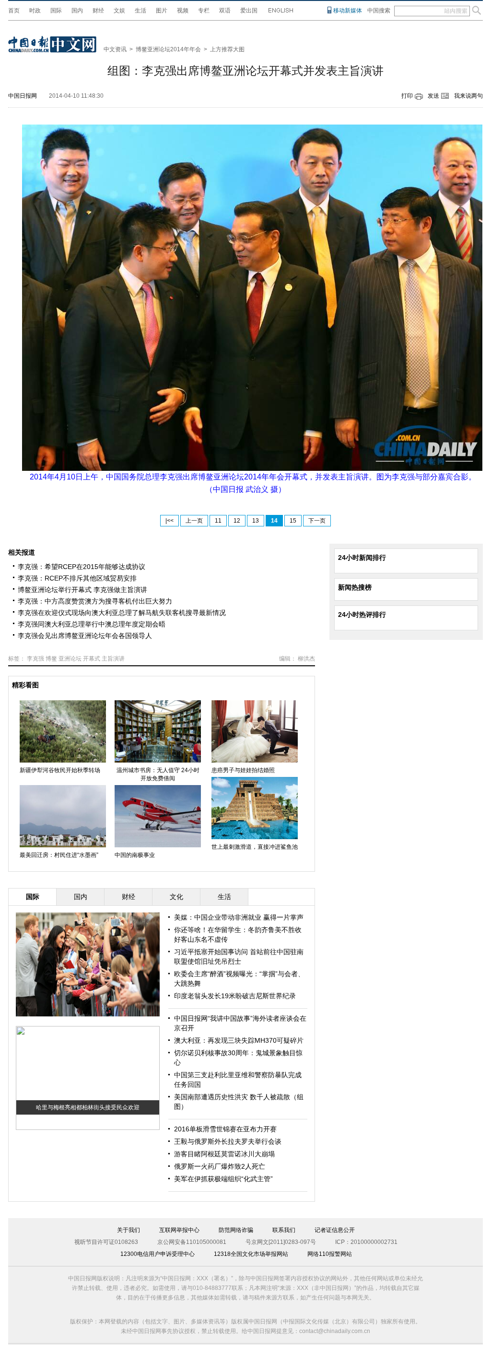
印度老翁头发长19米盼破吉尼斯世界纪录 (235, 996)
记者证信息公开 (335, 1230)
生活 (140, 10)
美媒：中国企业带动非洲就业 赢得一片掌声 (239, 917)
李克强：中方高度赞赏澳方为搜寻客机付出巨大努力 (95, 601)
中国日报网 (22, 95)
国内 (77, 10)
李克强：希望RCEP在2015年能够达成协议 (81, 566)
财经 (98, 10)
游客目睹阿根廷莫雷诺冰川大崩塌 (224, 1154)
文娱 (119, 10)
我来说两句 (468, 95)
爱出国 (248, 10)
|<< (169, 520)
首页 (14, 10)
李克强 (35, 658)
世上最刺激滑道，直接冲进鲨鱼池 (254, 846)
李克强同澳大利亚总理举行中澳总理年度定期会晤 (91, 624)
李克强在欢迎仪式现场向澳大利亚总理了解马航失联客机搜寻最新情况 (122, 612)
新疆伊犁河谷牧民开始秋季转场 (60, 770)
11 (218, 520)
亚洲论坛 (70, 658)
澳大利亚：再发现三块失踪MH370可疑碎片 (239, 1040)
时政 (35, 10)
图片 (161, 10)
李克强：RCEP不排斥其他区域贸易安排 (77, 578)
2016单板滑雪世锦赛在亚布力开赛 (225, 1129)
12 (237, 520)
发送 (433, 95)
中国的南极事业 (135, 855)
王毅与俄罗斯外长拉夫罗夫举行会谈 (227, 1141)
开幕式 (91, 658)
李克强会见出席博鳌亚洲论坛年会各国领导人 (85, 635)
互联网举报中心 (179, 1230)
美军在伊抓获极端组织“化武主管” (223, 1179)
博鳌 (51, 658)
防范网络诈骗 (236, 1230)
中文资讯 (115, 49)
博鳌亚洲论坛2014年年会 (168, 49)
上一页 (194, 520)
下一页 (317, 520)
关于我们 (128, 1230)
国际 (56, 10)
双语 (225, 10)
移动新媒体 (347, 10)
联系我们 (283, 1230)
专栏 (204, 10)
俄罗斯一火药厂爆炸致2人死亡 (219, 1166)
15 (293, 520)
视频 (182, 10)
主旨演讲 (113, 658)
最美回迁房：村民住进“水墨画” (59, 855)
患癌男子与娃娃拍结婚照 (243, 770)
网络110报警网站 (329, 1254)
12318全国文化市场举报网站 (251, 1254)
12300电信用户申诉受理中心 (157, 1254)
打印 (407, 95)
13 (255, 520)
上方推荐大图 (227, 49)
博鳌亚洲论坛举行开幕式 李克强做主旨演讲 (82, 589)
